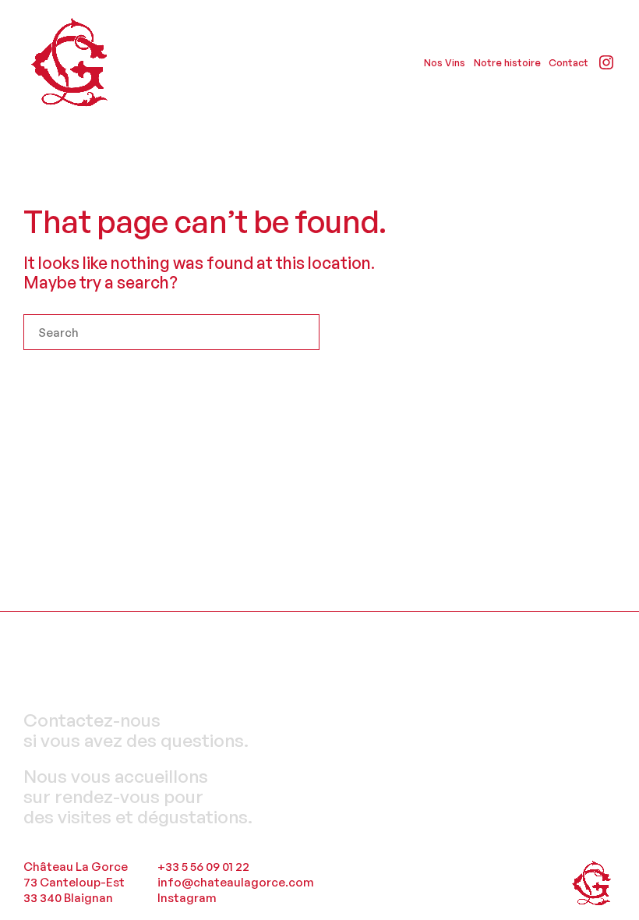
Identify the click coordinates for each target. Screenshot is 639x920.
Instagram (187, 897)
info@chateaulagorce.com (235, 882)
